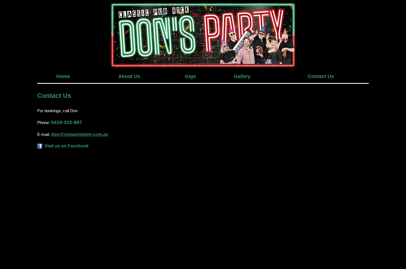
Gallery (242, 76)
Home (63, 76)
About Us (129, 76)
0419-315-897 (66, 122)
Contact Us (321, 76)
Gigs (190, 76)
